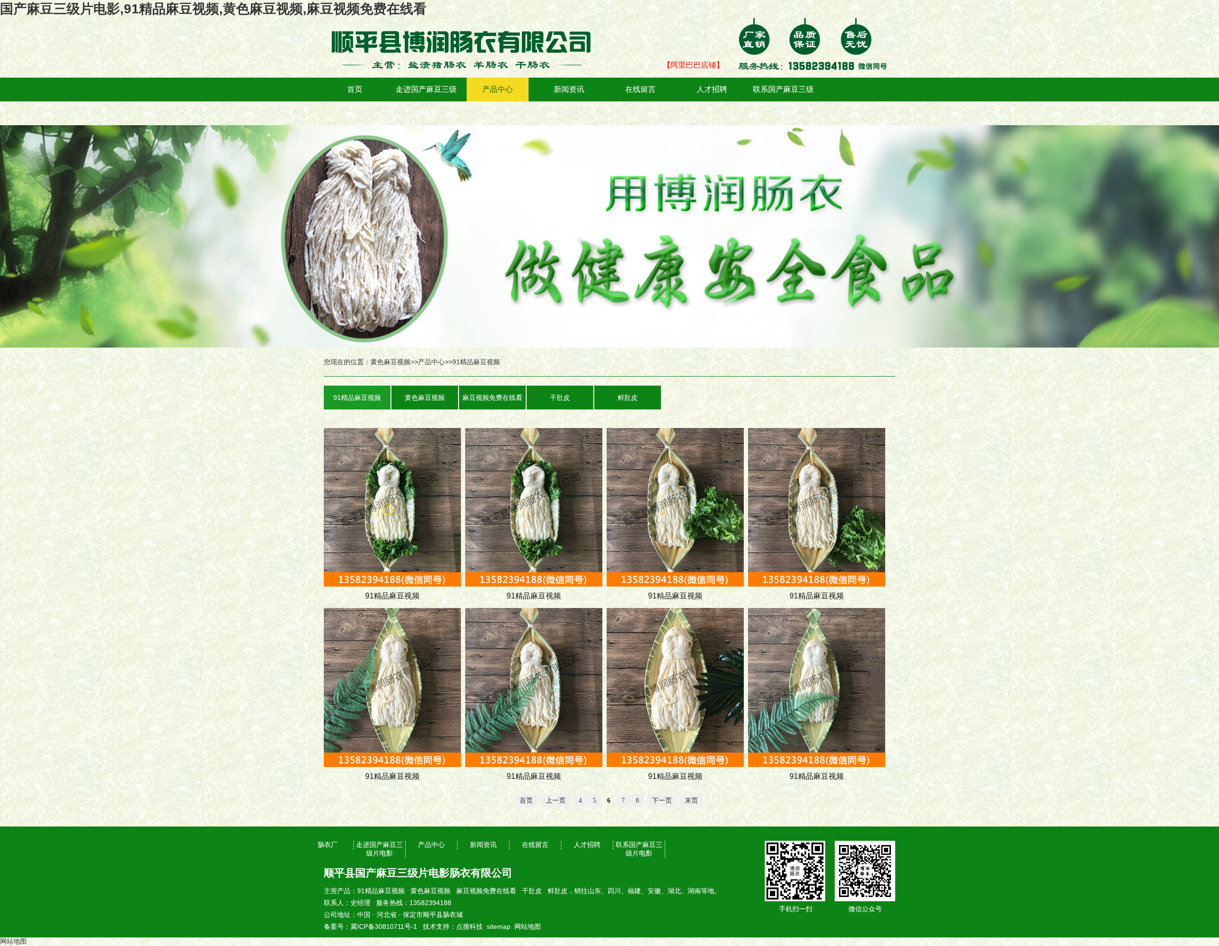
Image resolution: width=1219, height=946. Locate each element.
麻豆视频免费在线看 (492, 397)
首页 (354, 89)
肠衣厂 (328, 844)
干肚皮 (560, 397)
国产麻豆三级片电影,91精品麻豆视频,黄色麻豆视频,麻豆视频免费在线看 (213, 8)
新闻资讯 (569, 89)
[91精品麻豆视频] (467, 24)
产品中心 (497, 89)
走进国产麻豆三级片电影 (426, 101)
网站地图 (527, 926)
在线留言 (640, 89)
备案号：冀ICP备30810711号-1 (370, 926)
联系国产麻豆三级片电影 (783, 101)
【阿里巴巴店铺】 (693, 65)
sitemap (498, 926)
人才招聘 (712, 89)
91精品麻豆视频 (476, 362)
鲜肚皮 (628, 397)
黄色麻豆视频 (390, 362)
